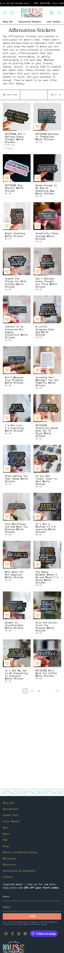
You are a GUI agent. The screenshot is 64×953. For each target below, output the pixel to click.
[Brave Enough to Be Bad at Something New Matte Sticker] (47, 168)
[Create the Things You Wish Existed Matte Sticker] (17, 261)
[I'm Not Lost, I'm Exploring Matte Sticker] (17, 408)
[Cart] (59, 13)
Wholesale (9, 858)
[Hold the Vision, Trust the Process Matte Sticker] (47, 605)
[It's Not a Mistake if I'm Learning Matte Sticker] (47, 507)
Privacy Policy (10, 924)
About (6, 834)
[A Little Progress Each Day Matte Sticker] (47, 309)
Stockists (9, 864)
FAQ (5, 840)
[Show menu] (4, 13)
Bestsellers (10, 809)
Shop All (8, 803)
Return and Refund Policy (20, 852)
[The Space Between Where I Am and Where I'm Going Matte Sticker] (47, 555)
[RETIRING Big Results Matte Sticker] (17, 168)
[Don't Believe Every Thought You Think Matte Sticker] (47, 261)
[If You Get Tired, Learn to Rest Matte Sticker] (47, 459)
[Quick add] (37, 126)
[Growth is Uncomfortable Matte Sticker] (17, 605)
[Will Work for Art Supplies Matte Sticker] (17, 555)
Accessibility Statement (19, 871)
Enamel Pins (10, 815)
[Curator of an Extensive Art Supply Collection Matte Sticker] (17, 309)
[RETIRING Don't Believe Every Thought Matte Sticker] (17, 117)
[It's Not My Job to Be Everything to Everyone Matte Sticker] (17, 653)
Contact (8, 877)
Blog (6, 846)
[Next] (51, 691)
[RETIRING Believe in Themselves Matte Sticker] (47, 117)
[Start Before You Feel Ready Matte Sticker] (17, 459)
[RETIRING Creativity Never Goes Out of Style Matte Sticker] (47, 408)
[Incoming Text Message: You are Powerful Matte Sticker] (47, 360)
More (6, 827)
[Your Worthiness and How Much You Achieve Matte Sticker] (17, 507)
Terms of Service (31, 924)
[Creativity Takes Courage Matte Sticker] (47, 216)
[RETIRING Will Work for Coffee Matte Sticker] (47, 653)
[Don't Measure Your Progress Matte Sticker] (17, 360)
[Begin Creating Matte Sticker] (17, 216)
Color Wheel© (11, 821)
